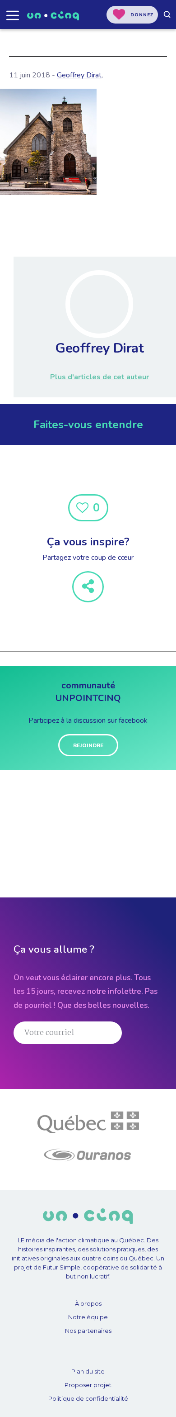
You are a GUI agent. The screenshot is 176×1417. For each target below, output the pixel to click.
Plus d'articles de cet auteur (99, 377)
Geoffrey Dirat (79, 75)
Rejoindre (88, 745)
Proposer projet (88, 1384)
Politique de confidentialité (88, 1398)
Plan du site (88, 1371)
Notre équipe (88, 1317)
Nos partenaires (88, 1330)
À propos (88, 1303)
